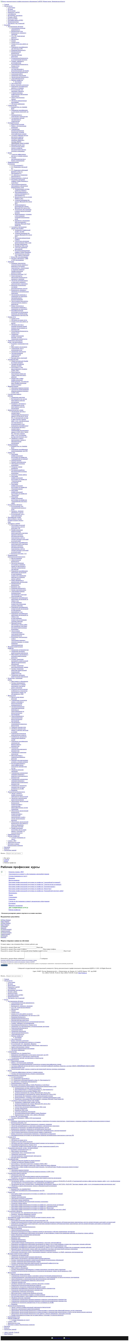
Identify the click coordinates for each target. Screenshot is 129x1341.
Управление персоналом (18, 75)
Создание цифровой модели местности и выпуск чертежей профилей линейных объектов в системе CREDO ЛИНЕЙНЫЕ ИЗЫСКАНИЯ (20, 139)
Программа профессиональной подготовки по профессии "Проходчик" (19, 493)
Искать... (3, 853)
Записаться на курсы (14, 842)
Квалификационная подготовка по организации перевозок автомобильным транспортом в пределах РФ (19, 313)
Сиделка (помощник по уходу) (20, 1320)
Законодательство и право (15, 410)
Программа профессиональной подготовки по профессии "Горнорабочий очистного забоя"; (36, 891)
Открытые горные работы (19, 474)
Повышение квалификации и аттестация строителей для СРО (19, 111)
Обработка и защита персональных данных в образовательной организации (18, 441)
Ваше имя (40, 947)
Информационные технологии (13, 163)
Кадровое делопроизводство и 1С (21, 1149)
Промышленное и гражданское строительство (19, 115)
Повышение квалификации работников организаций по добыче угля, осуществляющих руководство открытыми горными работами (19, 601)
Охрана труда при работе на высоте (22, 1014)
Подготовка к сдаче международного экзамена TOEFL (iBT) (19, 369)
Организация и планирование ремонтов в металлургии (19, 724)
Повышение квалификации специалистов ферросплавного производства (19, 744)
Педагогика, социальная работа (17, 1266)
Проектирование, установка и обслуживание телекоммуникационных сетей (23, 217)
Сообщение (44, 958)
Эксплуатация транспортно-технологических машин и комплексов (19, 302)
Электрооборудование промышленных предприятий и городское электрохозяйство (19, 594)
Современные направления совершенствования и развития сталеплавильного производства (19, 775)
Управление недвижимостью (20, 650)
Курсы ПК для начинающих (19, 257)
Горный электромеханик (18, 462)
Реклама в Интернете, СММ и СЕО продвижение (19, 259)
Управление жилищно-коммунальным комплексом (19, 652)
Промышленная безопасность (16, 52)
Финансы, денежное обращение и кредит (17, 511)
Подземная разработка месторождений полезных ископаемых (19, 471)
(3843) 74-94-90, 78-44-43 (11, 1332)
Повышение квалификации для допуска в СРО (19, 47)
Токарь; (11, 895)
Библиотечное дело (17, 31)
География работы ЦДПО (15, 20)
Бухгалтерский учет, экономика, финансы (17, 90)
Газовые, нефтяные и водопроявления (17, 62)
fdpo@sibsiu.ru (82, 973)
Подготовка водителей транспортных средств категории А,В (18, 526)
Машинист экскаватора (16, 905)
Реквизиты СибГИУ (14, 12)
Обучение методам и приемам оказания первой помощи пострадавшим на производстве (19, 327)
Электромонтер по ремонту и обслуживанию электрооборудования (29, 874)
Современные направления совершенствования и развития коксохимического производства (19, 781)
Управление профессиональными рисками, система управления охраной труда (19, 336)
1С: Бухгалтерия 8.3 (17, 165)
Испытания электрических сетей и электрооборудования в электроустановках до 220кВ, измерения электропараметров (20, 641)
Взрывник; (12, 878)
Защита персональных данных (20, 1047)
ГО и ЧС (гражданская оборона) (20, 1007)
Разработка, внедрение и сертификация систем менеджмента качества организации (18, 406)
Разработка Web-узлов (21, 246)
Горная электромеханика (18, 590)
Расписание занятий (10, 850)
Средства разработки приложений (21, 248)
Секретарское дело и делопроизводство (17, 349)
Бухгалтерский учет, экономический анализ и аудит (18, 507)
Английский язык (13, 359)
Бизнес (10, 153)
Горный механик (16, 460)
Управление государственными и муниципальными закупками (20, 69)
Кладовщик (18, 81)
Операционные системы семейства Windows (22, 189)
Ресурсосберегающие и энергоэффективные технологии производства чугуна (19, 766)
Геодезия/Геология (13, 123)
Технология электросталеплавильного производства (19, 749)
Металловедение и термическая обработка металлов (18, 757)
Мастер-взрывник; (14, 880)
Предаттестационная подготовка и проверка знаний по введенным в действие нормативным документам (18, 566)
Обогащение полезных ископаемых (18, 464)
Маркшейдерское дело (18, 145)
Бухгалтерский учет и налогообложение (17, 514)
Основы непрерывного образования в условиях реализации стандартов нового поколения (18, 685)
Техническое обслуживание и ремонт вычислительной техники (23, 211)
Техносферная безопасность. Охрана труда (24, 1025)
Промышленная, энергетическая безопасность (16, 555)
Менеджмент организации (19, 347)
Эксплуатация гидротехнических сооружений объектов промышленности (17, 633)
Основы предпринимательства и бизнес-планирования (18, 159)
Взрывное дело (15, 586)
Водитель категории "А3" (19, 274)
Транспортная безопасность (19, 72)
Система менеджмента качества (17, 1173)
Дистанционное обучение (15, 26)
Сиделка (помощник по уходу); (18, 876)
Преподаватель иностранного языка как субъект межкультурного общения (18, 374)
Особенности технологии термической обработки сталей (19, 738)
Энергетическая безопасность (16, 560)
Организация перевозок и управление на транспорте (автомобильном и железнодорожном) (19, 297)
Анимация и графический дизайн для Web (22, 230)
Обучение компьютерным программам (22, 1048)
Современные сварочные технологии (22, 1291)
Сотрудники (11, 7)
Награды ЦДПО (12, 18)
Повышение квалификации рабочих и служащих (19, 87)
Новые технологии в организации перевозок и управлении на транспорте (19, 307)
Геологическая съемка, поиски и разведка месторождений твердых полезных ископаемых (18, 149)
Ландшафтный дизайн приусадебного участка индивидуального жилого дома (15, 520)
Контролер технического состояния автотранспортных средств (30, 1127)
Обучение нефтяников (18, 104)
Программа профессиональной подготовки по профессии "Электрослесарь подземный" (19, 479)
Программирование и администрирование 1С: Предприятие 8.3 (22, 193)
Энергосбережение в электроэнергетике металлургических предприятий (17, 718)
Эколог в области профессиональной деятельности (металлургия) (19, 795)
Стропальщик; (13, 897)
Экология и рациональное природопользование (19, 798)
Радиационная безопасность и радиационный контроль (19, 58)
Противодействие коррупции (16, 55)
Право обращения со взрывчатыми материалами (19, 581)
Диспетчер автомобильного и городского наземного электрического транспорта (19, 282)
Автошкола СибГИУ (14, 523)
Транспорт (11, 261)
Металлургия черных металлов (20, 1274)
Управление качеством (18, 397)
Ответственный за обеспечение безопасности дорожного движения (19, 277)
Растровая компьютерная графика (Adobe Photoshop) (23, 251)
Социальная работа (17, 74)
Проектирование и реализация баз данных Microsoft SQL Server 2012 (22, 206)
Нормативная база (13, 22)
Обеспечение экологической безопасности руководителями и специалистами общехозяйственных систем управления (19, 805)
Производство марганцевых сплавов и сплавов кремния (19, 761)
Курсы (7, 25)
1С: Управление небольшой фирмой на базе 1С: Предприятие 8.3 (19, 171)
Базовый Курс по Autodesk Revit (20, 1053)
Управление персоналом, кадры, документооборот (15, 341)
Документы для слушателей (16, 23)
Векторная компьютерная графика (25, 1105)
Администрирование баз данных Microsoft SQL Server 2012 (23, 201)
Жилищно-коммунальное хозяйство (18, 1253)
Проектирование (13, 444)
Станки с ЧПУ (12, 840)
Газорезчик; (12, 899)
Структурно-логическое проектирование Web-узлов (23, 241)
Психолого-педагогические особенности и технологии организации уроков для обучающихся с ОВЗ (19, 692)
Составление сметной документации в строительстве (17, 119)
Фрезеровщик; (13, 893)
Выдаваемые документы (15, 15)
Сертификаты (12, 14)
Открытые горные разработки (16, 467)
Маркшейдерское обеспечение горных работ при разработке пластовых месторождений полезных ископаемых (19, 626)
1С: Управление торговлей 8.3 (20, 1078)
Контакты (7, 847)
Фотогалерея (11, 10)
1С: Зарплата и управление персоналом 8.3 (19, 175)
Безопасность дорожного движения (21, 1006)
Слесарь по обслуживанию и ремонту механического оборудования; (29, 901)
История (10, 9)
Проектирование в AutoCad (19, 178)
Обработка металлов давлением (17, 770)
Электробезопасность (17, 78)
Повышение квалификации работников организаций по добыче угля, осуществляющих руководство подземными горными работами (19, 617)
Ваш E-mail (67, 951)
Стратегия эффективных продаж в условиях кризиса (19, 155)
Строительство (12, 105)
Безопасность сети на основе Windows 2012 (28, 1091)
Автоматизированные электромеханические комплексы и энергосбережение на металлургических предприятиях (17, 710)
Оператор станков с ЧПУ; (16, 872)
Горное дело (11, 452)
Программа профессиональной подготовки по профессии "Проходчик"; (30, 888)
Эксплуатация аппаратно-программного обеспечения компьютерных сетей (19, 186)
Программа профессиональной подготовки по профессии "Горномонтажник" (19, 486)
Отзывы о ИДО (12, 17)
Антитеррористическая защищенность (18, 28)
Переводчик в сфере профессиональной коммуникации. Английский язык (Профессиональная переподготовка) (20, 381)
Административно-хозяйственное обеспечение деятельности (19, 94)
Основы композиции (21, 244)
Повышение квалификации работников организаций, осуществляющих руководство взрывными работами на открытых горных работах (19, 575)
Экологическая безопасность (19, 77)
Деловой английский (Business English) (17, 365)
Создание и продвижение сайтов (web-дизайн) (19, 227)
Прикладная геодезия (17, 124)
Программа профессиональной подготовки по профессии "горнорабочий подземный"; (35, 882)
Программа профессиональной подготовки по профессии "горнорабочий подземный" (19, 456)
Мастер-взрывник (16, 558)
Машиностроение (13, 386)
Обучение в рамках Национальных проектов (15, 844)
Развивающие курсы (14, 834)
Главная (6, 4)
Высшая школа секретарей (19, 358)
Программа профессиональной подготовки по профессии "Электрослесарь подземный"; (35, 884)
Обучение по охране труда (19, 320)
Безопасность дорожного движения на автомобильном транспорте (20, 291)
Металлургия (12, 695)
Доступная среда (16, 83)
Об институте (8, 6)
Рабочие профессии (17, 80)
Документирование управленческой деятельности (17, 354)
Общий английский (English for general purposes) (19, 361)
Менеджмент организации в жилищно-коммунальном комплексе (19, 656)
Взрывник (14, 790)
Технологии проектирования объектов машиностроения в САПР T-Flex (20, 391)
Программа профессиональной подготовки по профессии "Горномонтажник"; (32, 886)
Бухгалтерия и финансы (15, 504)
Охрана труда (15, 42)
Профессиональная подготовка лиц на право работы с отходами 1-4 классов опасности (18, 830)
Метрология (15, 39)
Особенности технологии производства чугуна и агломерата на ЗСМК (19, 787)
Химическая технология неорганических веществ (18, 734)
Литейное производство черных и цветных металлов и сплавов (19, 730)
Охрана (13, 40)
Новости (6, 848)
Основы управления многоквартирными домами (19, 666)
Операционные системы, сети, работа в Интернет (22, 254)
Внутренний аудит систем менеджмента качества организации (19, 400)
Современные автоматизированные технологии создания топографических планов (18, 131)
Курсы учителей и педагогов (20, 85)
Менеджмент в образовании (19, 681)
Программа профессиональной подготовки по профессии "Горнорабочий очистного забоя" (19, 500)
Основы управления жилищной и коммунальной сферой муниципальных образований (19, 662)
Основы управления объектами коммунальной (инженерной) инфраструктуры (19, 671)
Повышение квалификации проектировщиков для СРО (19, 450)
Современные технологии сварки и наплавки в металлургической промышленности (19, 703)
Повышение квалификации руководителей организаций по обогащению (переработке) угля (19, 609)
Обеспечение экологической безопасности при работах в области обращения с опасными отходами (19, 824)
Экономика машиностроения (20, 388)
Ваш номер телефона (49, 949)
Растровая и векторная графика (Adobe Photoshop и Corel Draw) (19, 181)
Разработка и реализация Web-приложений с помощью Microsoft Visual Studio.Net (22, 223)
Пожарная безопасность (18, 50)
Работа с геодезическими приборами (22, 1062)
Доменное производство (18, 727)
